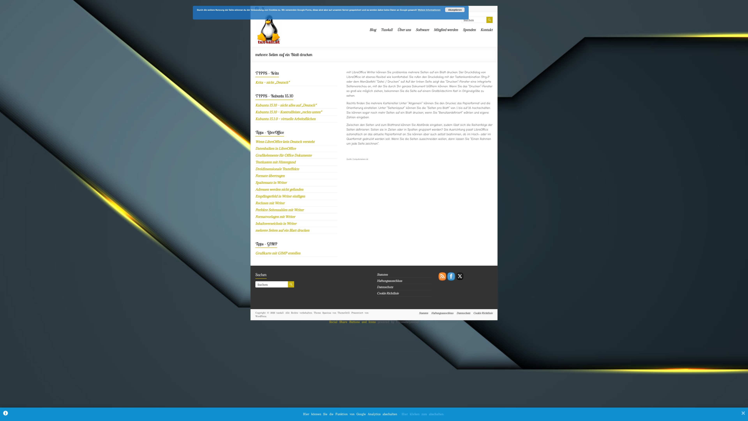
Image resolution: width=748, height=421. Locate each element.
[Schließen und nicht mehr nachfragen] (743, 414)
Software (422, 30)
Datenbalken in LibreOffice (275, 148)
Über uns (404, 30)
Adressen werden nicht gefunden (279, 189)
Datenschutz (385, 287)
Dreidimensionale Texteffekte (277, 169)
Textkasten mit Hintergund (275, 162)
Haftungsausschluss (389, 281)
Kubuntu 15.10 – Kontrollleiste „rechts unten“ (288, 112)
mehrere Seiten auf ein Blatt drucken (282, 230)
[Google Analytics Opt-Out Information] (5, 414)
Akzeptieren (455, 9)
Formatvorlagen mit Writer (275, 217)
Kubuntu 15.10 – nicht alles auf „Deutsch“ (285, 105)
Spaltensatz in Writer (271, 182)
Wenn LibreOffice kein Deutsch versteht (285, 142)
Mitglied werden (446, 30)
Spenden (469, 30)
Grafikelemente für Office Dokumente (283, 155)
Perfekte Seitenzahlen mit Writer (279, 210)
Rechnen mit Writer (270, 203)
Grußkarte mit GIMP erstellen (277, 253)
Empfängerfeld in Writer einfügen (280, 196)
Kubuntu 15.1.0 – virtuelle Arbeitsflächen (285, 119)
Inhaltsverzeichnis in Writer (275, 223)
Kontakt (487, 30)
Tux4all (387, 30)
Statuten (382, 274)
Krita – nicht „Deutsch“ (272, 82)
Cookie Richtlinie (388, 293)
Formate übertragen (270, 176)
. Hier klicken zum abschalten (421, 414)
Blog (373, 30)
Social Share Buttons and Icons (352, 322)
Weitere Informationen (429, 9)
